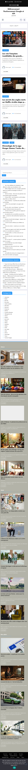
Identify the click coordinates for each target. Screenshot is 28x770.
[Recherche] (21, 20)
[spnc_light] (24, 19)
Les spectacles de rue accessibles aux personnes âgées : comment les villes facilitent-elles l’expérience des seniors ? (14, 215)
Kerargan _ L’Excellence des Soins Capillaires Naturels (14, 282)
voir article (3, 375)
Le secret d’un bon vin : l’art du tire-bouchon (11, 682)
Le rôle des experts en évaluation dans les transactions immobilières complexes (11, 737)
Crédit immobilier (8, 304)
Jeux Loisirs (5, 50)
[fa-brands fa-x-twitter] (12, 5)
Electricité (6, 307)
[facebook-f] (10, 5)
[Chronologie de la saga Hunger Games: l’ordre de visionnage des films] (14, 131)
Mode (6, 327)
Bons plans (7, 302)
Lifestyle (6, 321)
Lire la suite (6, 71)
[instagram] (16, 5)
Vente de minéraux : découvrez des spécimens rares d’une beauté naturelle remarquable (13, 395)
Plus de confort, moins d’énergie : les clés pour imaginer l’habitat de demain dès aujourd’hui (12, 450)
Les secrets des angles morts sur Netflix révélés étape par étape (14, 101)
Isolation (6, 317)
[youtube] (18, 5)
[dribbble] (14, 5)
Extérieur (6, 310)
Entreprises (7, 309)
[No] (26, 764)
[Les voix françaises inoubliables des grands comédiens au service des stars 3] (14, 39)
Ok (14, 767)
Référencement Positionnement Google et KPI (13, 11)
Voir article (3, 519)
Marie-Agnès (8, 67)
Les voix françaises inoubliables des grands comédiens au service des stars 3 (12, 54)
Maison (6, 322)
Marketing (6, 324)
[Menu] (3, 19)
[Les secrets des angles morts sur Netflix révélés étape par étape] (14, 85)
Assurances (7, 297)
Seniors (6, 332)
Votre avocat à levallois (10, 277)
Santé (6, 331)
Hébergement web (8, 314)
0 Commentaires (17, 67)
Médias (12, 142)
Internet (6, 315)
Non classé (7, 329)
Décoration (7, 305)
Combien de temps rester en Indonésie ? (11, 267)
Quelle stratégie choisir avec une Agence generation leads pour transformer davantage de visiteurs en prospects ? (14, 190)
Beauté (6, 299)
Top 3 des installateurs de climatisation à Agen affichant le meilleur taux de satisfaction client (12, 367)
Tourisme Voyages (8, 337)
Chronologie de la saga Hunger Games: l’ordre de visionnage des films (13, 147)
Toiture (6, 336)
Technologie (7, 334)
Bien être (6, 300)
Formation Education (9, 312)
